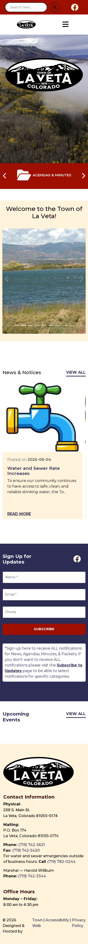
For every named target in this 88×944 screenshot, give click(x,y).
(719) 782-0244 (62, 861)
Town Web (37, 923)
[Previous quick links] (5, 176)
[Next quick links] (83, 176)
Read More (19, 514)
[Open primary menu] (65, 24)
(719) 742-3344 (32, 876)
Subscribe (44, 629)
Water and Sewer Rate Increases (33, 471)
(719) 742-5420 (26, 850)
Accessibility (57, 920)
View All (76, 372)
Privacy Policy (79, 923)
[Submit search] (55, 7)
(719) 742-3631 (31, 845)
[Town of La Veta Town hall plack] (16, 325)
